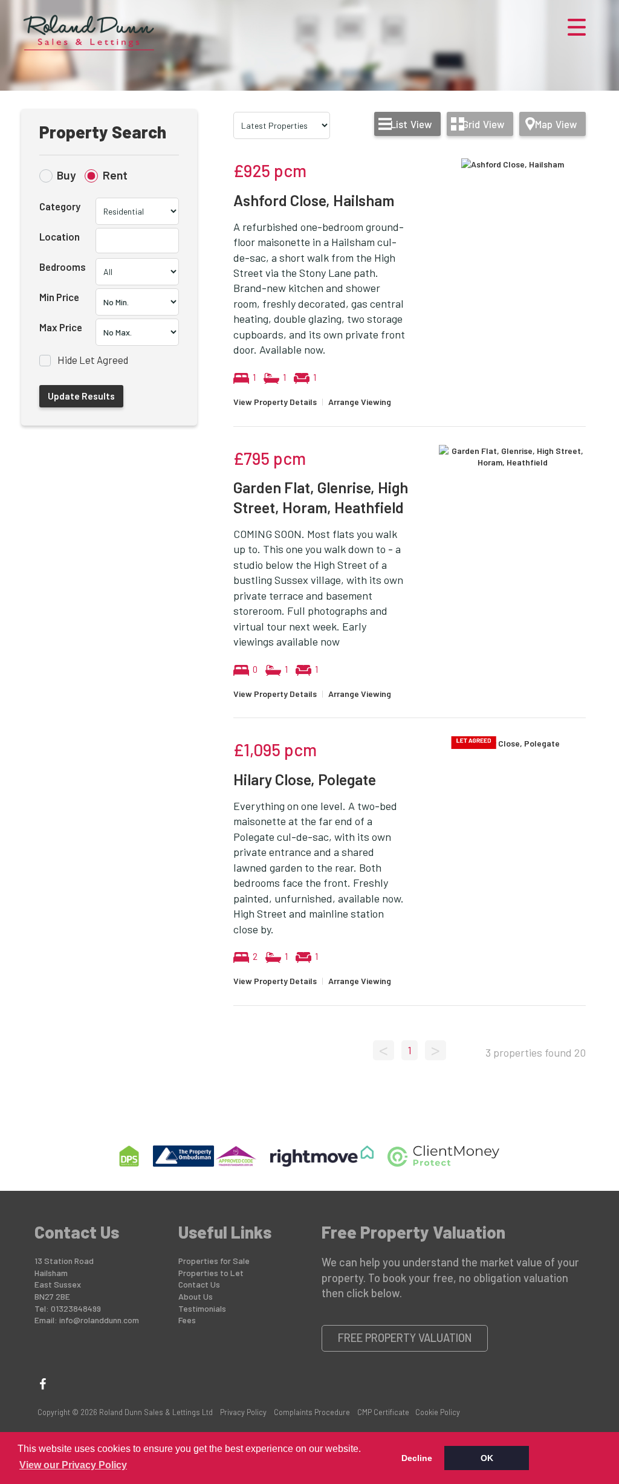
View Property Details (275, 402)
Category (59, 206)
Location (59, 236)
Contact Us (199, 1284)
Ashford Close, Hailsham (313, 200)
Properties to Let (211, 1273)
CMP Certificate (383, 1412)
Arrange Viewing (359, 402)
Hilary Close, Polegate (304, 779)
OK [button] (487, 1458)
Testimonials (202, 1308)
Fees (187, 1320)
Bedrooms (62, 267)
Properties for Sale (214, 1261)
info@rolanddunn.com (99, 1320)
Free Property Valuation (405, 1337)
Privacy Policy (243, 1412)
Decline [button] (416, 1458)
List (411, 124)
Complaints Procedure (312, 1412)
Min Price (59, 297)
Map (556, 124)
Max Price (60, 327)
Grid (483, 124)
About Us (195, 1296)
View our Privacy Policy (73, 1465)
